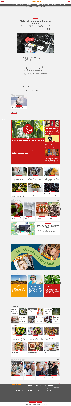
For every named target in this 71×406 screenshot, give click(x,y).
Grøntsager (14, 152)
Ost (13, 155)
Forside (29, 387)
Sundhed (12, 4)
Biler (33, 6)
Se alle (58, 200)
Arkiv (64, 4)
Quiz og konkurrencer (45, 4)
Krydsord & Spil (29, 4)
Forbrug (7, 4)
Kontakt (59, 4)
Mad (17, 4)
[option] (19, 103)
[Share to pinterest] (49, 29)
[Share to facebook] (47, 29)
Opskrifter (22, 4)
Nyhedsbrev (54, 4)
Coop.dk (37, 390)
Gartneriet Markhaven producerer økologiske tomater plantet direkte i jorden (23, 150)
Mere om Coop (39, 385)
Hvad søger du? (31, 385)
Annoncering (38, 388)
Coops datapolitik (44, 404)
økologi (13, 149)
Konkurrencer (30, 390)
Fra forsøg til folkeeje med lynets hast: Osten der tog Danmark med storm (22, 156)
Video (29, 393)
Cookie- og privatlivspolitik (36, 404)
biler (35, 18)
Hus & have (30, 6)
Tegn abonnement (37, 4)
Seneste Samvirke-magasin (32, 396)
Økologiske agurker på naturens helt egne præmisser (20, 153)
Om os (37, 387)
